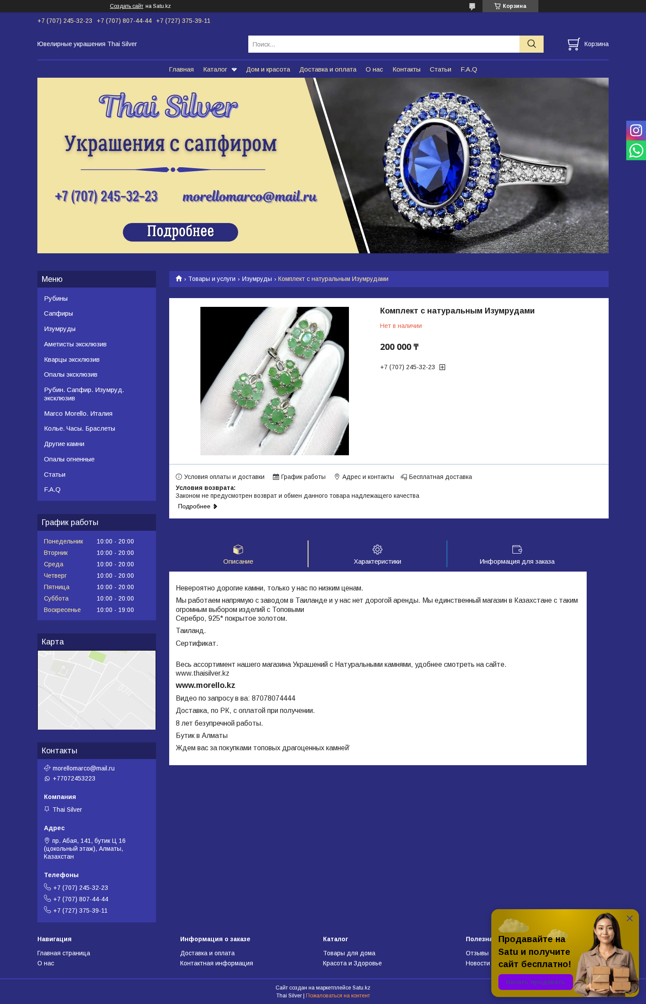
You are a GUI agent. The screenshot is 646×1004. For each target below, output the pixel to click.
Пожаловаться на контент (338, 996)
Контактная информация (216, 963)
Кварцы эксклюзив (72, 359)
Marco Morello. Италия (78, 413)
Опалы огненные (69, 459)
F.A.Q (469, 69)
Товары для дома (349, 953)
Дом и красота (268, 69)
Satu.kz (361, 988)
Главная (181, 69)
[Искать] (531, 44)
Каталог (215, 69)
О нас (374, 69)
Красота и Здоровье (352, 963)
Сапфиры (58, 313)
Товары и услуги (212, 278)
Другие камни (64, 443)
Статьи (440, 69)
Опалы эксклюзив (71, 374)
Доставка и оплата (327, 69)
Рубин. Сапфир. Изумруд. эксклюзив (84, 394)
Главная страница (63, 953)
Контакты (406, 69)
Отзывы (477, 953)
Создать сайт (126, 6)
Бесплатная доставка (440, 476)
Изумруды (257, 278)
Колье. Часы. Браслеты (79, 428)
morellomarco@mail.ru (84, 768)
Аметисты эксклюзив (75, 344)
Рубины (56, 298)
